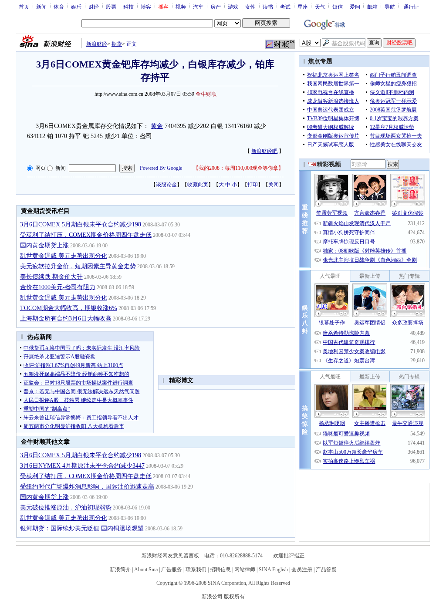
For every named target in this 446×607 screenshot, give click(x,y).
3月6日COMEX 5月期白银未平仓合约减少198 (80, 224)
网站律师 (244, 570)
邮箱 (372, 6)
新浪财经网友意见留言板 (170, 556)
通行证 (411, 6)
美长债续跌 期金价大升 (51, 276)
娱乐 (76, 6)
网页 (40, 168)
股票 (111, 6)
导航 (390, 6)
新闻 (41, 6)
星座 (302, 6)
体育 (59, 6)
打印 (252, 185)
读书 (268, 6)
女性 (250, 6)
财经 (93, 6)
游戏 (233, 6)
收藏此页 (197, 185)
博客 (146, 6)
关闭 (273, 185)
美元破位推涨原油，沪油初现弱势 (66, 507)
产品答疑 (326, 570)
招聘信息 (220, 570)
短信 (337, 6)
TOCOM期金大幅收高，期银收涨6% (68, 308)
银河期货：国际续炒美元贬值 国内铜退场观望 (82, 528)
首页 (24, 6)
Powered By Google (161, 168)
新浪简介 (120, 570)
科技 (128, 6)
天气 (320, 6)
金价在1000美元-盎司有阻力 (57, 287)
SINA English (273, 570)
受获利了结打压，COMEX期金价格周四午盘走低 (86, 235)
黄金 (157, 126)
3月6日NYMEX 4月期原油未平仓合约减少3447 (82, 465)
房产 (215, 6)
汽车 (198, 6)
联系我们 (196, 570)
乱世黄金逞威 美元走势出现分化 (63, 256)
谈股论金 (166, 185)
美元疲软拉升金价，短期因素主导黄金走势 (78, 266)
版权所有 (234, 597)
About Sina (146, 570)
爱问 (355, 6)
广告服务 (171, 570)
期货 (117, 44)
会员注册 (301, 570)
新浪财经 (96, 44)
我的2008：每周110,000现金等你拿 (238, 168)
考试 (285, 6)
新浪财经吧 (264, 151)
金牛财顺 (206, 94)
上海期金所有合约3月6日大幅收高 (66, 318)
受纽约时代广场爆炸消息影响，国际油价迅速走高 (87, 486)
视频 (181, 6)
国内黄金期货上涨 (44, 245)
